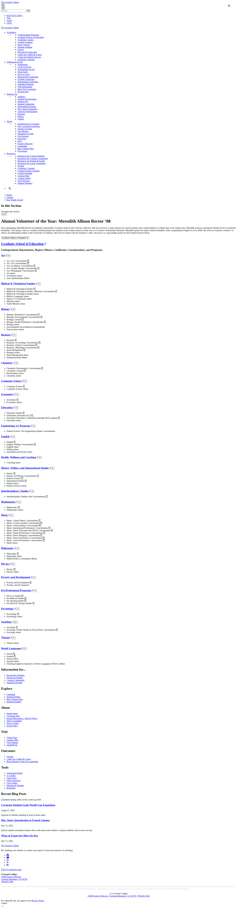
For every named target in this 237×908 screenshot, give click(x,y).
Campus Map (23, 176)
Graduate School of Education (31, 37)
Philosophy (7, 548)
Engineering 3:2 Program (16, 425)
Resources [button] (11, 153)
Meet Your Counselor (27, 89)
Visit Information (25, 87)
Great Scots (12, 778)
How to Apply (24, 74)
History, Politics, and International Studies (25, 468)
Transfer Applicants (26, 79)
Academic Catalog (26, 40)
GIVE (9, 23)
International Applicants (28, 82)
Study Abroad (24, 45)
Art (3, 255)
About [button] (9, 121)
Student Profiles (13, 697)
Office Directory (14, 780)
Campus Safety (24, 178)
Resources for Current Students (31, 156)
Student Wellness (25, 183)
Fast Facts (22, 139)
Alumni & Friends (14, 683)
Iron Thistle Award (15, 200)
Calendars (11, 694)
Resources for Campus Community (33, 158)
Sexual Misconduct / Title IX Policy (22, 718)
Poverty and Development (16, 577)
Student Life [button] (12, 94)
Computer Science (11, 381)
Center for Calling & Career (30, 54)
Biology (5, 309)
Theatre (6, 637)
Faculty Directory (25, 143)
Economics (7, 394)
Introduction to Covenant (28, 124)
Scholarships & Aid (26, 69)
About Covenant (25, 129)
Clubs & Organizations (27, 111)
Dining (21, 116)
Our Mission (23, 131)
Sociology (7, 621)
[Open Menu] (3, 5)
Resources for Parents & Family (31, 161)
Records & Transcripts (27, 52)
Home (9, 195)
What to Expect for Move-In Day (19, 835)
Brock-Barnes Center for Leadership (22, 761)
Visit (9, 18)
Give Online (12, 783)
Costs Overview (25, 67)
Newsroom (22, 151)
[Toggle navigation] (4, 214)
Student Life (23, 101)
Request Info (23, 92)
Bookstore (11, 788)
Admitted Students (26, 84)
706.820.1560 (7, 882)
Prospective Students (16, 675)
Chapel (21, 119)
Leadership (22, 146)
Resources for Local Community (32, 163)
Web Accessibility (14, 721)
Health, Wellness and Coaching (19, 457)
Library (21, 50)
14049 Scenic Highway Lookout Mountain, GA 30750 (14, 878)
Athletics (21, 96)
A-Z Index (11, 775)
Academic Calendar (26, 59)
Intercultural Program (27, 106)
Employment (12, 713)
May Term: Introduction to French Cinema (25, 820)
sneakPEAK (12, 745)
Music (5, 515)
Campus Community (16, 680)
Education (7, 407)
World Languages (11, 648)
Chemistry (7, 362)
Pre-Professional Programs (16, 590)
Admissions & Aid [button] (15, 62)
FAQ (20, 141)
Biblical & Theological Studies (18, 283)
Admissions (23, 64)
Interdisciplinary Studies (15, 491)
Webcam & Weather (15, 785)
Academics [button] (11, 32)
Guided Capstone (25, 42)
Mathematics (8, 501)
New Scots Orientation (27, 109)
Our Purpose (23, 136)
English (5, 436)
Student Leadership (26, 104)
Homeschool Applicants (28, 77)
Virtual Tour (12, 737)
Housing (21, 114)
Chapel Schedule (25, 173)
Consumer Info (13, 716)
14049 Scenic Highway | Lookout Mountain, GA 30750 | (113, 896)
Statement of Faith (25, 134)
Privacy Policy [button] (38, 900)
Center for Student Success (29, 57)
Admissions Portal (14, 773)
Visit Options (12, 742)
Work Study (23, 72)
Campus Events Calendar (29, 171)
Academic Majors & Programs (14, 238)
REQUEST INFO (14, 15)
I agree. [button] (4, 903)
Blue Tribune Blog (26, 148)
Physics (5, 563)
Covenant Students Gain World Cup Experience (28, 805)
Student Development (27, 99)
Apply (9, 20)
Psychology (8, 608)
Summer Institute (25, 47)
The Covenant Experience (29, 126)
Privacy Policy (13, 723)
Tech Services (24, 181)
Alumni (21, 166)
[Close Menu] (3, 7)
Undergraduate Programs (28, 35)
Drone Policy (12, 726)
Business (6, 334)
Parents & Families (15, 678)
